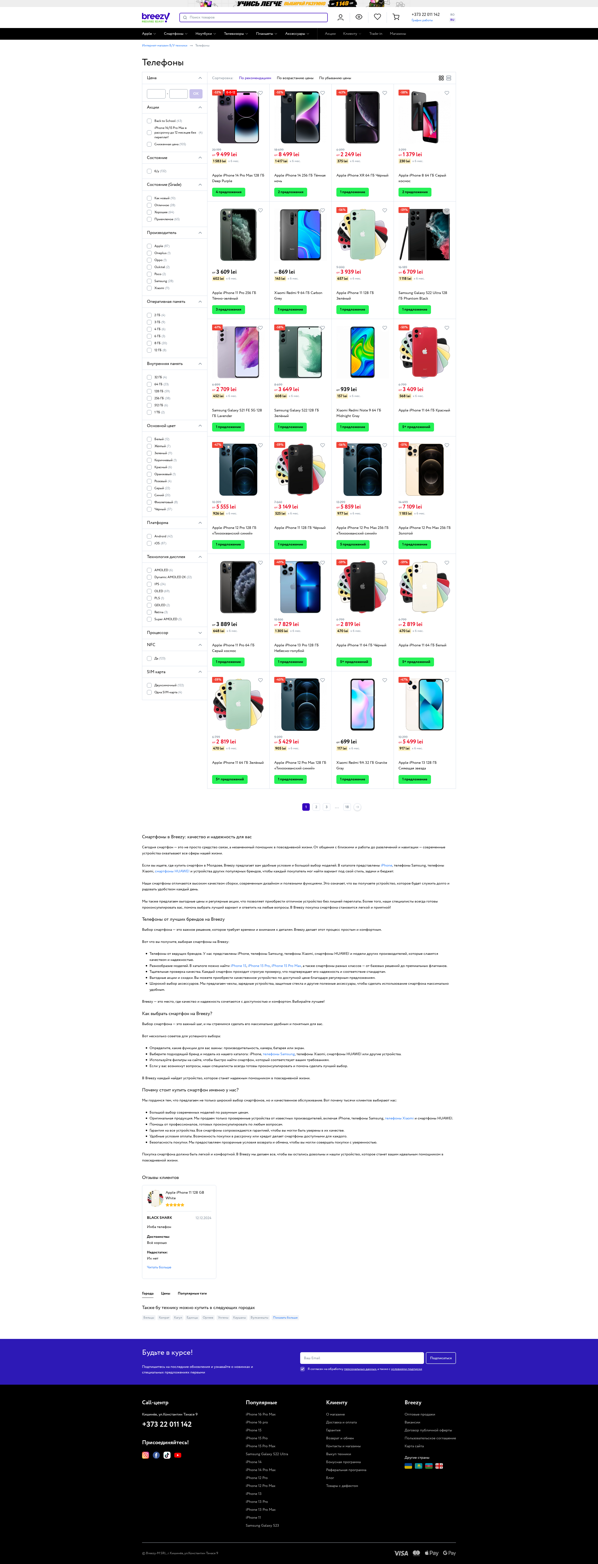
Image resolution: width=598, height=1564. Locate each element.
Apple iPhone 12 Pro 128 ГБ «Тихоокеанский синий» (234, 530)
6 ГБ (159, 336)
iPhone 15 (238, 966)
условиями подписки (406, 1369)
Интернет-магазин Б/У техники (164, 46)
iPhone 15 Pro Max (286, 966)
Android (163, 536)
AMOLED (163, 570)
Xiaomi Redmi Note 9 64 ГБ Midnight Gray (358, 413)
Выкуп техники (338, 1454)
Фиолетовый (166, 502)
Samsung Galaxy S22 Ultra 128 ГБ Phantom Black (423, 295)
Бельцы (148, 1317)
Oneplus (162, 253)
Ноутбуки (204, 33)
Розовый (162, 481)
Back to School (168, 121)
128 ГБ (162, 391)
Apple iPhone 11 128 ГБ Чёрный (300, 528)
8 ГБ (160, 343)
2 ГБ (159, 315)
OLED (162, 591)
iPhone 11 (253, 1517)
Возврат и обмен (340, 1438)
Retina (161, 612)
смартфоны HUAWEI (172, 871)
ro (452, 15)
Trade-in (375, 33)
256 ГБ (162, 398)
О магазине (335, 1414)
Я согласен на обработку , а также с (365, 1369)
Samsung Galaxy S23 (262, 1525)
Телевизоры (234, 33)
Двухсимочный (169, 685)
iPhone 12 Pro (257, 1478)
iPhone (386, 865)
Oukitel (162, 267)
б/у (160, 171)
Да (159, 658)
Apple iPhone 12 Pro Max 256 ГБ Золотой (425, 530)
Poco (160, 274)
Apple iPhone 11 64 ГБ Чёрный (361, 645)
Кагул (178, 1317)
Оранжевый (165, 474)
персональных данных (360, 1369)
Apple (147, 33)
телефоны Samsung (279, 1054)
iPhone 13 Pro (257, 1501)
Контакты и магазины (343, 1446)
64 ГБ (161, 384)
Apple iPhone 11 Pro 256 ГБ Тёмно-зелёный (234, 295)
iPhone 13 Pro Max (261, 1509)
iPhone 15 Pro (259, 966)
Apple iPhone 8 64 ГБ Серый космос (422, 178)
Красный (163, 467)
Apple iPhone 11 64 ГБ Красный (424, 410)
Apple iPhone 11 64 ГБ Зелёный (238, 762)
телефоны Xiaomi (399, 1118)
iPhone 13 (254, 1494)
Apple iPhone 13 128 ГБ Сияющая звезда (418, 765)
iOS (160, 543)
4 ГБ (159, 329)
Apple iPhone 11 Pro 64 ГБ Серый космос (233, 648)
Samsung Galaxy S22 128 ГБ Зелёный (296, 413)
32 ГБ (160, 377)
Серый (162, 488)
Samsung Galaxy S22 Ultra (267, 1454)
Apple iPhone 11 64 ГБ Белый (422, 645)
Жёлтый (162, 446)
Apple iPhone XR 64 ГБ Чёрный (362, 175)
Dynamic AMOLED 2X (173, 577)
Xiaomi (161, 288)
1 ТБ (159, 412)
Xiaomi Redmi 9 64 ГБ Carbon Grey (298, 295)
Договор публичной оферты (428, 1430)
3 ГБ (159, 322)
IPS (160, 584)
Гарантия (333, 1430)
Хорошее (164, 212)
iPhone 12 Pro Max (260, 1486)
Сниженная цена (170, 144)
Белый (161, 439)
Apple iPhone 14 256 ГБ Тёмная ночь (300, 178)
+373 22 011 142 (426, 15)
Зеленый (163, 453)
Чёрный (163, 509)
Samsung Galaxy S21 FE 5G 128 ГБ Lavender (237, 413)
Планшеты (264, 33)
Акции (330, 33)
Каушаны (239, 1317)
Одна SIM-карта (168, 692)
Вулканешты (259, 1317)
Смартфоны (173, 33)
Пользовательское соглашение (430, 1438)
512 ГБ (161, 405)
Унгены (223, 1317)
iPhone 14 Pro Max (261, 1470)
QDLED (162, 605)
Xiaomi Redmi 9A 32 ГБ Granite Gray (361, 765)
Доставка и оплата (341, 1422)
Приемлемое (167, 219)
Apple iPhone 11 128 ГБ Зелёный (355, 295)
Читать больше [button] (159, 1267)
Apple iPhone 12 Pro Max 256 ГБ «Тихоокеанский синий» (362, 530)
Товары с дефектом (342, 1486)
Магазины (398, 33)
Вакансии (412, 1422)
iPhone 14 (254, 1462)
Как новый (164, 198)
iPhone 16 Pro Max (261, 1414)
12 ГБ (160, 350)
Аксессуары (295, 33)
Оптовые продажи (420, 1414)
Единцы (192, 1317)
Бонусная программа (343, 1462)
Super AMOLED (168, 619)
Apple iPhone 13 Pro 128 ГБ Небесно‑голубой (296, 648)
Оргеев (208, 1317)
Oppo (160, 260)
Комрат (164, 1317)
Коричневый (165, 460)
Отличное (164, 205)
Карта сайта (414, 1446)
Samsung (163, 281)
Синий (162, 495)
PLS (159, 598)
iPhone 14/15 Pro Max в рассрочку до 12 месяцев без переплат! (178, 133)
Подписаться (441, 1358)
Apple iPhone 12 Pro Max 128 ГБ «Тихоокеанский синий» (300, 765)
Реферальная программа (346, 1470)
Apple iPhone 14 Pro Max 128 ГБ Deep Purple (238, 178)
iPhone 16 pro (257, 1422)
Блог (330, 1478)
